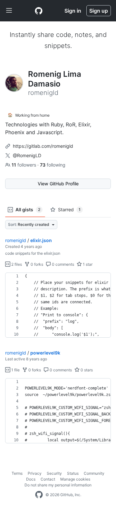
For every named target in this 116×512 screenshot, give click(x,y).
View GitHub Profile (58, 183)
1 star (87, 264)
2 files (16, 264)
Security (54, 473)
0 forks (36, 264)
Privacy (35, 473)
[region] (58, 305)
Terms (17, 473)
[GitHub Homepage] (39, 495)
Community (94, 473)
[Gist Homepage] (39, 11)
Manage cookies (75, 479)
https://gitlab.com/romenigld (43, 146)
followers (24, 165)
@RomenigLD (27, 155)
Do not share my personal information (58, 485)
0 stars (86, 369)
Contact (48, 479)
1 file (15, 369)
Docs (30, 479)
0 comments (62, 264)
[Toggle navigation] (9, 10)
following (52, 165)
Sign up (98, 10)
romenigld (15, 240)
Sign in (72, 10)
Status (73, 473)
